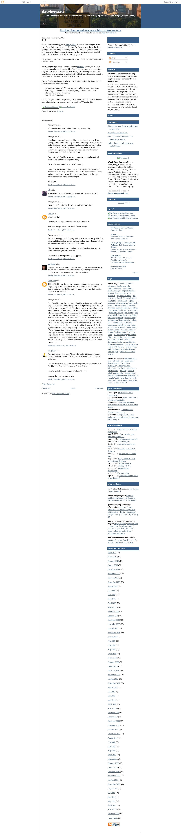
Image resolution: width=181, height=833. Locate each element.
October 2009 (113, 578)
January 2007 (113, 717)
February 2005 (113, 814)
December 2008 (114, 620)
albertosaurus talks (123, 286)
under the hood (113, 349)
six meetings (118, 337)
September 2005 (114, 784)
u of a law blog (130, 347)
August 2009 (112, 586)
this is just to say (132, 344)
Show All (135, 272)
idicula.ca (111, 368)
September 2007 (114, 683)
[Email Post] (63, 111)
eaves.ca (114, 234)
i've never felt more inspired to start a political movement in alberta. (123, 404)
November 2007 (114, 675)
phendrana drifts (119, 327)
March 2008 (112, 658)
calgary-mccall (114, 526)
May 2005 (111, 801)
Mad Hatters (116, 256)
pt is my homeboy (127, 330)
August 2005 (112, 788)
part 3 (112, 491)
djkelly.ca (134, 308)
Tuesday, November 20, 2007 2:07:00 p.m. (61, 208)
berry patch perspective (116, 293)
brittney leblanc (130, 298)
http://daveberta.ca (109, 33)
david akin (125, 363)
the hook (123, 371)
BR (49, 190)
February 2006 (113, 763)
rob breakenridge (120, 335)
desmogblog (112, 366)
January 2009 (113, 616)
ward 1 (126, 540)
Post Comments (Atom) (61, 394)
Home (73, 388)
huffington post (124, 366)
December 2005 (114, 772)
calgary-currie (132, 524)
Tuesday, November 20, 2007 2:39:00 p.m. (61, 275)
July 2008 (111, 641)
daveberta (51, 264)
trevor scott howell (116, 347)
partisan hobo (130, 373)
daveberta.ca (53, 11)
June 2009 (111, 595)
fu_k (44, 40)
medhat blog (117, 322)
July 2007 (111, 691)
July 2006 (111, 742)
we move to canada (118, 266)
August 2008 (112, 637)
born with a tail (113, 361)
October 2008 (113, 628)
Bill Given (52, 281)
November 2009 (114, 574)
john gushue (131, 368)
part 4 (118, 491)
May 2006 (111, 750)
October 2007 (113, 679)
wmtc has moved (117, 269)
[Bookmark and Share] (67, 107)
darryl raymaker (114, 305)
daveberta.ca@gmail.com (118, 193)
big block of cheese (124, 296)
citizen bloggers (124, 441)
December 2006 (114, 721)
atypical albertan (128, 291)
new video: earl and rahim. (118, 133)
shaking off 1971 (124, 466)
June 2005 (111, 797)
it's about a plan (123, 473)
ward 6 (130, 542)
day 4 (125, 514)
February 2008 (113, 662)
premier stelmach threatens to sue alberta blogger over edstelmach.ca (121, 509)
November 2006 (114, 725)
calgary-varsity (127, 526)
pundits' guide (114, 378)
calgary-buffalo (120, 524)
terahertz (120, 342)
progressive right (131, 375)
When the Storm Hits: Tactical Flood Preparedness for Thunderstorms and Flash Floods (122, 260)
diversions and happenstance (118, 308)
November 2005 (114, 776)
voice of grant (113, 352)
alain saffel (122, 283)
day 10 (131, 514)
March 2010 (112, 557)
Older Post (99, 388)
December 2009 (114, 569)
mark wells (128, 322)
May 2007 (111, 700)
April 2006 (112, 755)
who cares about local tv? (127, 439)
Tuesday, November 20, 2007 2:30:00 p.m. (61, 259)
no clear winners (124, 463)
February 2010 (113, 561)
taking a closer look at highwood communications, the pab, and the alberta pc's (123, 416)
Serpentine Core (116, 230)
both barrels (118, 298)
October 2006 (113, 729)
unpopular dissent (127, 349)
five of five (129, 313)
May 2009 (111, 599)
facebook (80, 67)
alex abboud (127, 288)
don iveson (113, 310)
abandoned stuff (130, 358)
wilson (50, 213)
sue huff (120, 339)
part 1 (131, 489)
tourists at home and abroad (125, 500)
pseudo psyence (113, 330)
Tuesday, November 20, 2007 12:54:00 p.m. (61, 196)
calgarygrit (112, 300)
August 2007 (112, 687)
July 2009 (111, 590)
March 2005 (112, 809)
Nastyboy (51, 350)
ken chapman (113, 320)
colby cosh (133, 303)
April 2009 (112, 603)
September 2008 (114, 632)
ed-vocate (133, 310)
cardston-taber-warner (116, 528)
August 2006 (112, 738)
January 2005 (70, 45)
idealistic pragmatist (115, 318)
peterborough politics (116, 375)
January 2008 (113, 666)
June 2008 (111, 645)
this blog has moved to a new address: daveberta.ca (90, 30)
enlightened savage (116, 313)
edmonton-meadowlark (116, 533)
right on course (120, 332)
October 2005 (113, 780)
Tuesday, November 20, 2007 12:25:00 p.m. (61, 131)
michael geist (118, 373)
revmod (111, 332)
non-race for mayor (115, 540)
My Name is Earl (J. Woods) (122, 228)
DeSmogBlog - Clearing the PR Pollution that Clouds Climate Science (123, 245)
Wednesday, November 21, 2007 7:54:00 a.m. (62, 345)
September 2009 (114, 582)
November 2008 (114, 624)
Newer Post (46, 388)
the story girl (119, 344)
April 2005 (112, 805)
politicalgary (131, 327)
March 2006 (112, 759)
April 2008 (112, 654)
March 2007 (112, 708)
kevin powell (124, 320)
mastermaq (112, 325)
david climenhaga (128, 305)
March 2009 (112, 607)
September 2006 (114, 734)
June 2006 (111, 746)
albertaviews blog (115, 288)
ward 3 (110, 542)
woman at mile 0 (120, 383)
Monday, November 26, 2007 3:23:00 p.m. (61, 379)
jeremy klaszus (129, 318)
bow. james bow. (127, 361)
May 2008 (111, 649)
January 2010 (113, 565)
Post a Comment (48, 384)
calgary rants (122, 300)
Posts (113, 58)
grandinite (132, 315)
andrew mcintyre (114, 291)
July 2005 (111, 793)
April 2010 (112, 552)
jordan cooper (113, 371)
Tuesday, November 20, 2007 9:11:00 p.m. (61, 294)
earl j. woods (124, 310)
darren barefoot (113, 363)
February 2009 (113, 611)
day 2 (122, 512)
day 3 (119, 514)
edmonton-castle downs (122, 531)
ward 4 (117, 542)
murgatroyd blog (124, 325)
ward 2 (133, 540)
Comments (115, 62)
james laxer (121, 368)
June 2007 (111, 696)
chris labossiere (122, 303)
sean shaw (124, 378)
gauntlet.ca (123, 315)
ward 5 (124, 542)
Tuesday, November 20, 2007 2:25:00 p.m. (61, 230)
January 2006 (113, 767)
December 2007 (114, 670)
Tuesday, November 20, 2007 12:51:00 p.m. (61, 185)
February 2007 (113, 713)
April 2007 (112, 704)
